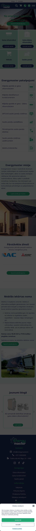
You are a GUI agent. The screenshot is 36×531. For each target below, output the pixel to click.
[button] (33, 506)
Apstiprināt (18, 520)
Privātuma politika (17, 528)
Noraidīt (18, 524)
